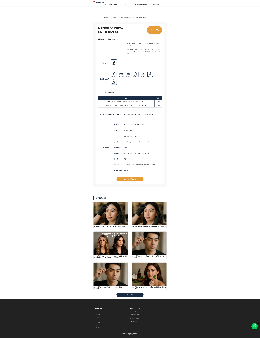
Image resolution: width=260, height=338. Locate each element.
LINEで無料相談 (133, 321)
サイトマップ (133, 311)
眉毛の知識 (97, 325)
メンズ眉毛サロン (98, 314)
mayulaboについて (158, 4)
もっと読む (130, 294)
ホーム (96, 311)
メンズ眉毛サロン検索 (111, 4)
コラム (125, 4)
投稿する (150, 114)
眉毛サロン (97, 327)
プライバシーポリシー (134, 314)
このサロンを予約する (154, 30)
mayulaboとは (97, 317)
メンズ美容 (97, 322)
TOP (97, 4)
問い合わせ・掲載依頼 (141, 4)
